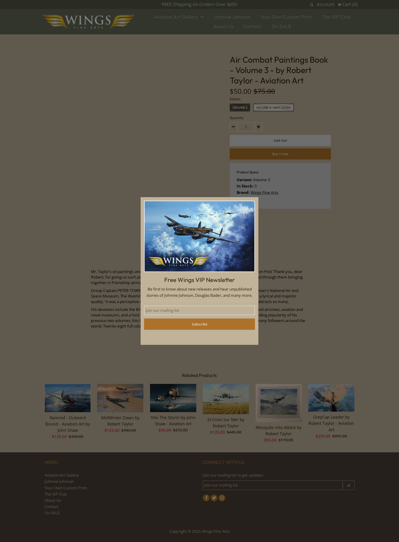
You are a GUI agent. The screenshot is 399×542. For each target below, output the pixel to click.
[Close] (253, 201)
